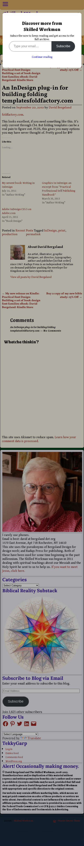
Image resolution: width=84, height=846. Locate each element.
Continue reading (42, 57)
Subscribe (63, 46)
